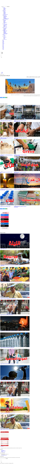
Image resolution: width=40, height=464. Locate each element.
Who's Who (5, 17)
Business (4, 35)
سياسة (3, 48)
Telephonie (5, 20)
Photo (2, 52)
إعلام (3, 43)
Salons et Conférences (6, 14)
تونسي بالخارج (5, 39)
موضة (3, 45)
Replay (4, 23)
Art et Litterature (5, 16)
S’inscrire (7, 458)
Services (4, 13)
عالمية (3, 49)
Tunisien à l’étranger (6, 33)
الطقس (4, 36)
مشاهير (3, 41)
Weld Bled (5, 32)
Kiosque (4, 21)
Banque (4, 11)
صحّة (3, 42)
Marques (4, 29)
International (5, 8)
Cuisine (4, 25)
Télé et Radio (5, 15)
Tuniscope (5, 22)
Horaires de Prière (5, 30)
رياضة (3, 40)
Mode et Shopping (5, 24)
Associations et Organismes (6, 18)
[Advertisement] (20, 62)
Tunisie (4, 7)
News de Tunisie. (1, 446)
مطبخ (3, 46)
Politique (4, 9)
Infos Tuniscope (2, 450)
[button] (3, 19)
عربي (2, 53)
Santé (4, 26)
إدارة (4, 37)
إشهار (3, 47)
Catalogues (5, 28)
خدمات (3, 44)
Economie (5, 12)
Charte (2, 451)
